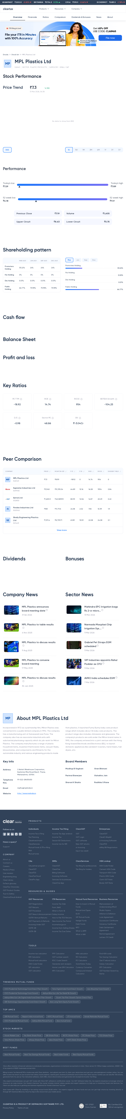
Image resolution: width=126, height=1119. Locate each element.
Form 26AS (56, 907)
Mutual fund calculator (38, 960)
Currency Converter (84, 967)
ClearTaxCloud (35, 876)
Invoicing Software (59, 876)
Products (43, 9)
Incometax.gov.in (59, 925)
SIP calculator (34, 967)
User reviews (8, 873)
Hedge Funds (81, 921)
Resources (59, 9)
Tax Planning (34, 837)
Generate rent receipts (61, 964)
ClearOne (56, 869)
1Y (105, 150)
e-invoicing (80, 847)
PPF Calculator (58, 954)
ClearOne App (58, 883)
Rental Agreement (107, 934)
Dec (94, 260)
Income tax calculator (38, 954)
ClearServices (34, 844)
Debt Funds (80, 924)
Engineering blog (10, 877)
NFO (77, 927)
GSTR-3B (32, 931)
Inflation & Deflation (107, 914)
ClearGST (103, 834)
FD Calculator (81, 960)
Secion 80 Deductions (61, 841)
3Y (112, 150)
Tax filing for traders (84, 869)
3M (91, 150)
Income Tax (57, 837)
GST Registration (36, 904)
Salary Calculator (106, 964)
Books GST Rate (106, 883)
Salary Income (58, 914)
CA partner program (37, 866)
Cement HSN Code (107, 869)
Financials (32, 17)
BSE (7, 150)
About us (6, 859)
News (98, 17)
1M (84, 150)
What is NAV (81, 934)
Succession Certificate (108, 921)
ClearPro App (34, 880)
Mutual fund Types (83, 910)
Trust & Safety (8, 894)
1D (69, 150)
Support (6, 847)
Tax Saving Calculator (108, 957)
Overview (17, 17)
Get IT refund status (107, 960)
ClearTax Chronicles (11, 887)
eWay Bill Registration (108, 847)
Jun (77, 260)
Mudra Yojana (105, 910)
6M (98, 150)
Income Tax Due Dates (61, 931)
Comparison (60, 17)
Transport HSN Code (107, 873)
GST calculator (35, 971)
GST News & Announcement (40, 914)
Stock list (15, 55)
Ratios (46, 17)
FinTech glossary (9, 883)
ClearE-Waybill (105, 837)
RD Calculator (81, 957)
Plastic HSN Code (106, 876)
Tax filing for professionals (86, 866)
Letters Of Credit (106, 937)
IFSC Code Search (59, 960)
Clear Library (8, 880)
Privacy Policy (8, 1108)
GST (77, 834)
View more (62, 530)
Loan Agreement (106, 917)
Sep (85, 260)
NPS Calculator (58, 971)
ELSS (78, 914)
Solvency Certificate (107, 924)
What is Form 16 (58, 911)
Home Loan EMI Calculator (63, 967)
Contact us (7, 863)
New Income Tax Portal (61, 921)
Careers (6, 866)
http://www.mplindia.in (26, 793)
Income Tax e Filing (36, 834)
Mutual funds (34, 854)
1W (76, 150)
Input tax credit (82, 851)
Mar (69, 260)
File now (110, 37)
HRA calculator (82, 954)
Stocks (5, 55)
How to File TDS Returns (62, 918)
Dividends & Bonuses (81, 17)
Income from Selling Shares (63, 928)
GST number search (60, 957)
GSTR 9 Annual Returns (38, 918)
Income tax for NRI (59, 844)
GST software (81, 841)
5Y (119, 150)
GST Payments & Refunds (39, 921)
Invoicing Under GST (37, 925)
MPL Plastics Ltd (28, 55)
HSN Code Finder (106, 866)
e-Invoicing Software (108, 841)
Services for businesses (61, 880)
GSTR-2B (32, 928)
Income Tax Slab (59, 904)
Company (75, 9)
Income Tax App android (62, 834)
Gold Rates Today (83, 964)
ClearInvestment (35, 841)
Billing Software (58, 873)
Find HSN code (105, 954)
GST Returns (34, 907)
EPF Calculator (105, 967)
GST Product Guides (11, 890)
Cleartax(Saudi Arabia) (12, 897)
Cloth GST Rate (105, 880)
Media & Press (9, 870)
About (110, 17)
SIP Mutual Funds (83, 917)
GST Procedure (35, 911)
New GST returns (82, 844)
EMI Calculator (34, 957)
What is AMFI (81, 931)
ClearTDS (103, 844)
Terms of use (23, 1108)
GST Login (80, 837)
